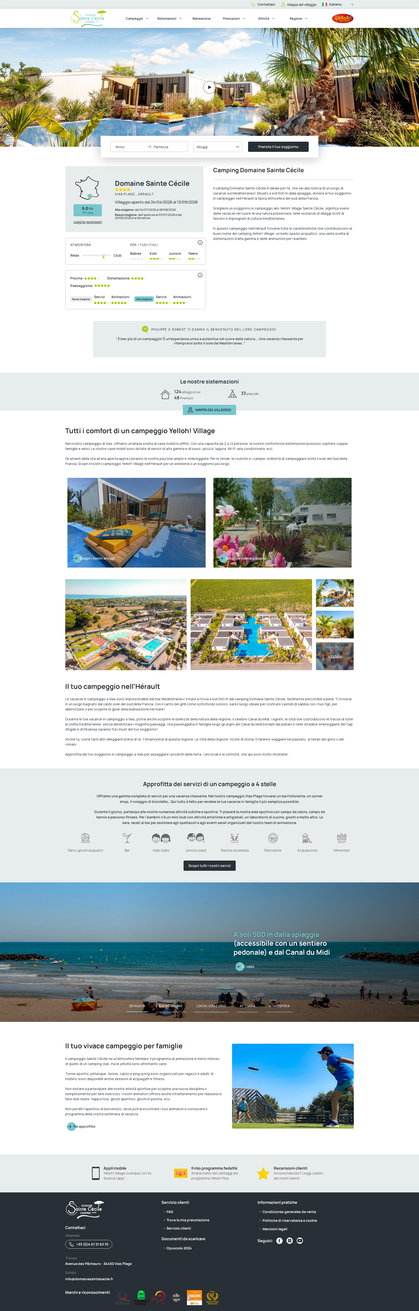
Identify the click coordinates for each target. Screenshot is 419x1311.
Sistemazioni (166, 18)
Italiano (335, 4)
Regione (296, 18)
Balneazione (202, 18)
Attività (263, 18)
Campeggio (134, 18)
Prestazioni (231, 18)
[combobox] (218, 147)
